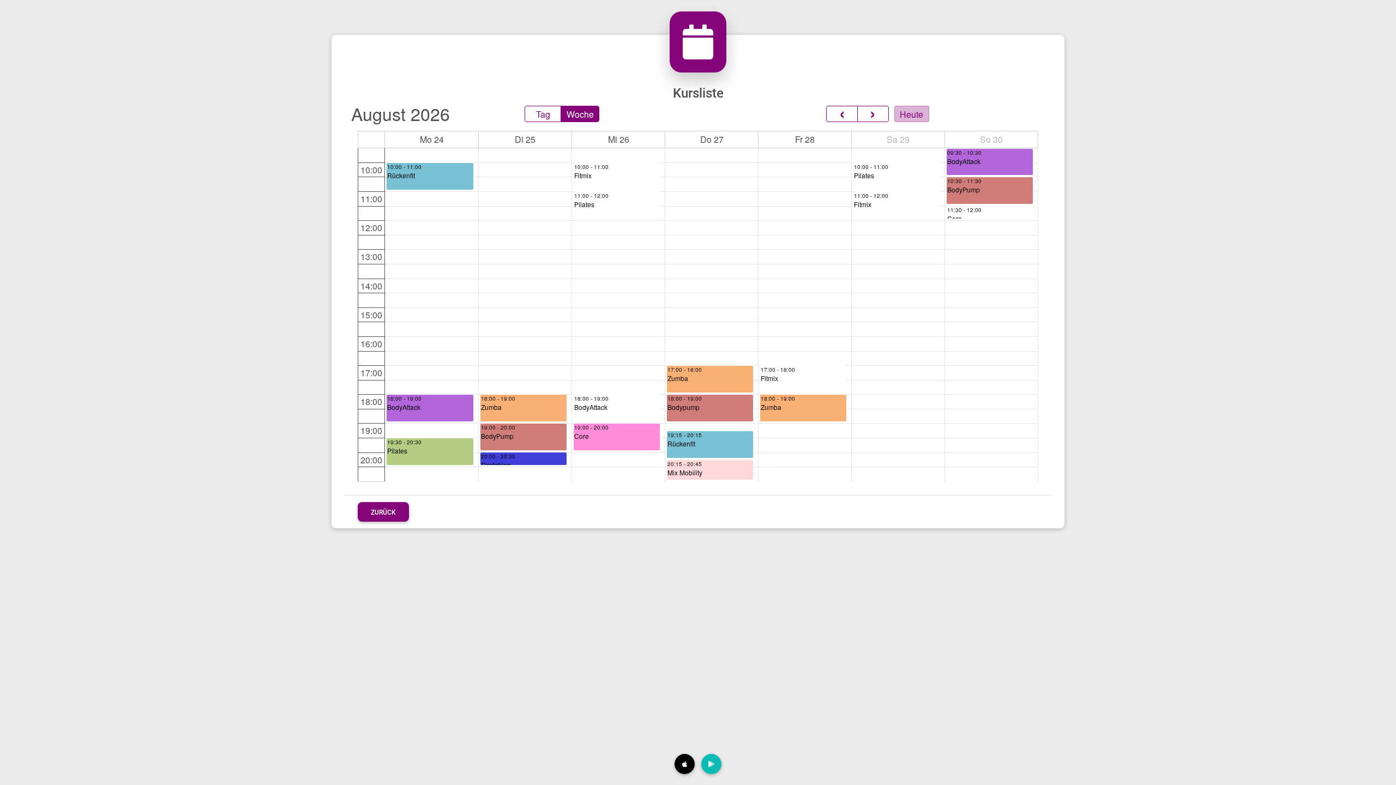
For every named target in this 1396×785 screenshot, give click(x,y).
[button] (685, 764)
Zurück (383, 512)
